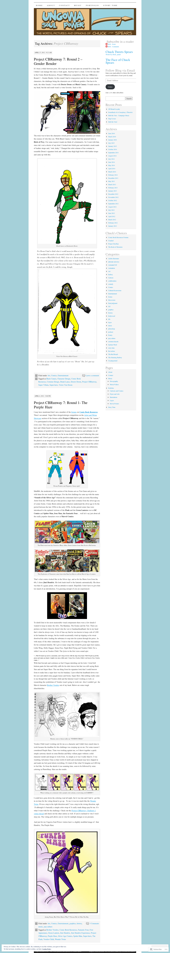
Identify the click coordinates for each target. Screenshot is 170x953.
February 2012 (113, 223)
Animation (111, 268)
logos (110, 322)
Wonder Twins (60, 939)
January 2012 (112, 226)
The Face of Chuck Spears (118, 61)
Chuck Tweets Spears (119, 52)
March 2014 (112, 172)
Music (78, 5)
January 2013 (112, 191)
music (40, 926)
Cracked (110, 240)
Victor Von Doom (65, 385)
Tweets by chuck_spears (113, 54)
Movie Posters (114, 404)
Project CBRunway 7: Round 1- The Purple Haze (60, 404)
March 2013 (112, 184)
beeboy (110, 274)
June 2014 (111, 162)
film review (111, 300)
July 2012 (111, 210)
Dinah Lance (65, 381)
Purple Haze (52, 936)
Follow (110, 87)
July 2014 (111, 159)
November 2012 (113, 197)
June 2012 (111, 213)
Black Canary (51, 378)
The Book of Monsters (115, 247)
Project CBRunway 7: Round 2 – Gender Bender (58, 61)
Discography (114, 381)
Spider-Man (77, 936)
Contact (64, 5)
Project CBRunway (89, 381)
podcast (110, 332)
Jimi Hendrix (65, 933)
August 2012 (112, 207)
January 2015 (112, 146)
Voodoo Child (48, 939)
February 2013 (113, 188)
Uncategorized (112, 361)
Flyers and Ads (115, 394)
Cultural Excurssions (114, 290)
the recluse (111, 351)
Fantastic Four (83, 930)
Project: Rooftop (113, 244)
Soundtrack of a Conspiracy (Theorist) (120, 112)
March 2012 (112, 219)
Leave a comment (92, 375)
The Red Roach (113, 354)
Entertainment (63, 375)
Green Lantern (53, 933)
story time (111, 348)
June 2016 (111, 133)
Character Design (63, 378)
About (51, 5)
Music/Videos (114, 384)
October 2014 (112, 149)
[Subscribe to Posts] (106, 44)
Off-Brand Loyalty (114, 109)
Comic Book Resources (68, 930)
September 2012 (113, 204)
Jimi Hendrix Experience (80, 933)
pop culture (48, 926)
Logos (112, 400)
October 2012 (112, 200)
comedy (110, 284)
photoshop (111, 329)
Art (49, 375)
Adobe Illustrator (113, 258)
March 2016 (112, 136)
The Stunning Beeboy (115, 357)
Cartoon (110, 278)
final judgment (112, 303)
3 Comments (94, 923)
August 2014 (112, 156)
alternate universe (113, 262)
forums (73, 412)
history (79, 923)
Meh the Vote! (112, 122)
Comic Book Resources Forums (118, 237)
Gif (109, 306)
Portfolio (92, 5)
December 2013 (113, 178)
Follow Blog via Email (120, 70)
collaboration (112, 281)
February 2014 (113, 175)
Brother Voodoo (53, 685)
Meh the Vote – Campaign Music (118, 115)
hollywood (111, 316)
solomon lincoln (113, 341)
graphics (72, 923)
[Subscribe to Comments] (106, 46)
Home (39, 5)
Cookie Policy (46, 949)
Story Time (110, 5)
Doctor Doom (76, 381)
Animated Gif (112, 265)
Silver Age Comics (65, 936)
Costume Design (53, 381)
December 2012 (113, 194)
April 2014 (111, 168)
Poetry (110, 335)
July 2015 (111, 143)
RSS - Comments (113, 46)
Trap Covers (112, 119)
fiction (110, 297)
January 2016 (112, 140)
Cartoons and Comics (116, 391)
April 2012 (111, 216)
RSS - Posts (112, 44)
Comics (54, 375)
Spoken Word (112, 345)
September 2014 (113, 152)
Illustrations (113, 397)
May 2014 (111, 165)
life (109, 319)
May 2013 (111, 181)
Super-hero (54, 385)
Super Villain (43, 385)
